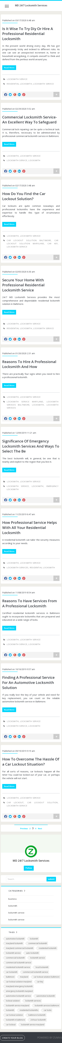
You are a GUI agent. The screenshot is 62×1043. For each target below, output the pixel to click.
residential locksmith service (18, 967)
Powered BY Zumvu (49, 1037)
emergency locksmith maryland (19, 991)
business (12, 899)
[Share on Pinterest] (23, 94)
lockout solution (13, 1000)
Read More (9, 67)
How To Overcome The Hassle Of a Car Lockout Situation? (30, 762)
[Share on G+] (14, 94)
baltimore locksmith (36, 1015)
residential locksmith (19, 328)
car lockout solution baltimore (46, 977)
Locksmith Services (17, 567)
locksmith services (33, 1000)
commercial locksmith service (18, 962)
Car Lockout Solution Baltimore (29, 240)
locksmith (13, 156)
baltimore (10, 977)
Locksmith (38, 405)
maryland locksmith (14, 943)
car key (53, 243)
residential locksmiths (29, 1010)
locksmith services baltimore (47, 1005)
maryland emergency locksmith (19, 986)
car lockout (15, 802)
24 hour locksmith (38, 1020)
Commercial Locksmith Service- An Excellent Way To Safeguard (29, 120)
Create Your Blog (12, 1037)
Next (40, 829)
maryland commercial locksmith (19, 948)
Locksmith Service (43, 84)
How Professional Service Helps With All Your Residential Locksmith (29, 527)
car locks (47, 1010)
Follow (29, 868)
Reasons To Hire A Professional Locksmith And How (29, 364)
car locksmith (11, 972)
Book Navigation (7, 6)
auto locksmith (32, 953)
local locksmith (42, 967)
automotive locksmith (15, 938)
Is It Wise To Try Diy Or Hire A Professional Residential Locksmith (27, 33)
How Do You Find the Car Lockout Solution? (23, 196)
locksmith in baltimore (15, 1020)
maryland (24, 977)
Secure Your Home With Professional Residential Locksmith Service (23, 284)
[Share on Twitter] (10, 94)
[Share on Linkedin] (19, 94)
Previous (24, 829)
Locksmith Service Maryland (25, 401)
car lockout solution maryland (18, 981)
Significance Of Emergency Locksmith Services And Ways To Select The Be (30, 446)
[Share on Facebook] (5, 94)
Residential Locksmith (19, 84)
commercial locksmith (37, 943)
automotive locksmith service (18, 996)
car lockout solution (42, 802)
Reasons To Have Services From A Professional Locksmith (29, 603)
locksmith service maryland (17, 1005)
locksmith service (17, 79)
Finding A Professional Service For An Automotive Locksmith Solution (28, 682)
